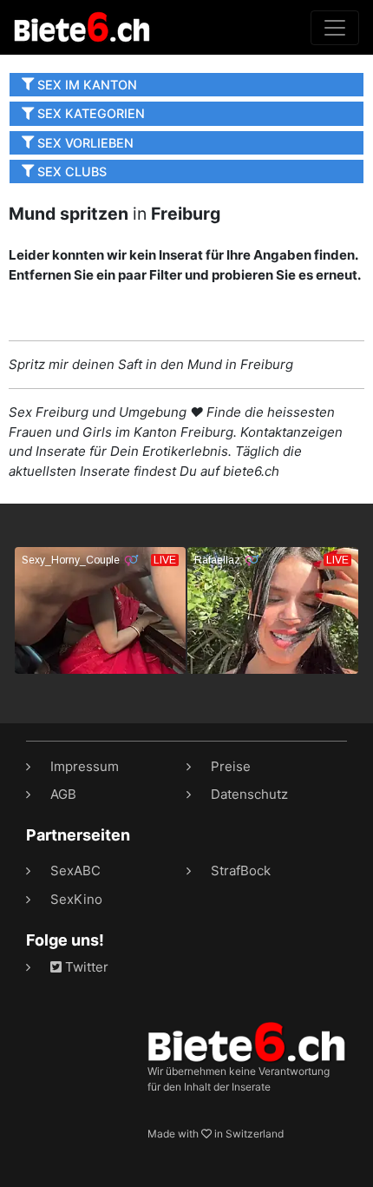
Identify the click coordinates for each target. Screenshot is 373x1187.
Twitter (85, 967)
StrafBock (241, 870)
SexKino (76, 899)
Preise (231, 766)
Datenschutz (249, 794)
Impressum (84, 766)
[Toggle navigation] (335, 27)
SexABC (75, 870)
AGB (63, 794)
